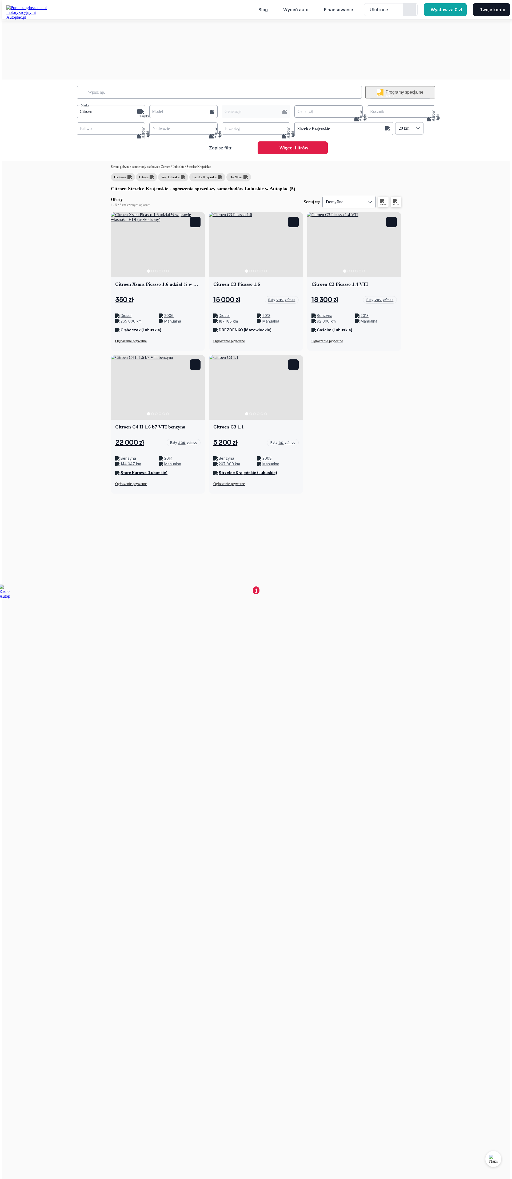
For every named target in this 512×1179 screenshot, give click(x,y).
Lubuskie (178, 167)
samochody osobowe (145, 167)
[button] (111, 111)
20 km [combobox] (404, 128)
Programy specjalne (404, 92)
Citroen (165, 167)
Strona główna (120, 167)
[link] (282, 300)
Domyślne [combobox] (334, 202)
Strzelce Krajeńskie (198, 167)
